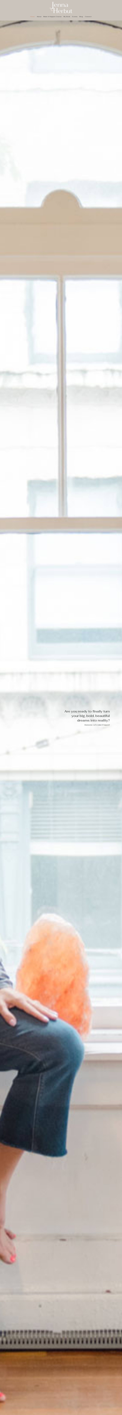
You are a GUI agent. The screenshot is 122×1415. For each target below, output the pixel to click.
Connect (88, 16)
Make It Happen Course (52, 16)
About (39, 16)
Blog (81, 16)
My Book (67, 16)
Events (74, 16)
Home (32, 16)
